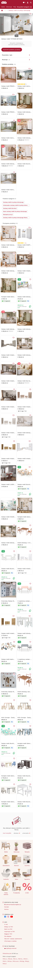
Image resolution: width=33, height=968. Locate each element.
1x (25, 243)
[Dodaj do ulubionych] (30, 94)
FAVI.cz (5, 959)
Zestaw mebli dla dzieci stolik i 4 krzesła (13, 743)
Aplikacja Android (11, 948)
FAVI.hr (26, 959)
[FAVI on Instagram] (8, 917)
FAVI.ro (15, 959)
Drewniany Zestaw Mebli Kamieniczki (12, 691)
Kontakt (6, 907)
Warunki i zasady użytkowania (13, 938)
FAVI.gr (27, 961)
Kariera (6, 909)
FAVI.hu (20, 959)
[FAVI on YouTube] (11, 917)
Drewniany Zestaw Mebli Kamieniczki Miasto (14, 601)
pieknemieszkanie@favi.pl (13, 904)
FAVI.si (4, 963)
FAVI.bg (22, 961)
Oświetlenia (6, 865)
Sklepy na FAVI (8, 926)
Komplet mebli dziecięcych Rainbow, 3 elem (14, 776)
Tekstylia (27, 852)
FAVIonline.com (7, 953)
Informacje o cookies (10, 941)
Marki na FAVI (8, 929)
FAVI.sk (10, 959)
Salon (16, 879)
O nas (6, 924)
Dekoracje (9, 7)
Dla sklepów (7, 936)
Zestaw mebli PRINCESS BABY (10, 86)
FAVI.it (5, 961)
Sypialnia (27, 879)
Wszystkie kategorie (23, 7)
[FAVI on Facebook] (5, 917)
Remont (16, 865)
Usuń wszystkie (7, 833)
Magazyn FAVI (8, 934)
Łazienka (6, 879)
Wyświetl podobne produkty (11, 49)
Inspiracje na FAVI (9, 931)
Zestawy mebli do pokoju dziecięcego (19, 10)
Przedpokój (16, 892)
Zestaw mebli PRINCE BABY (9, 112)
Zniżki (27, 892)
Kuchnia (27, 865)
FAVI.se (9, 961)
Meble (3, 7)
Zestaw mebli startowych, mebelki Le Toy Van (15, 659)
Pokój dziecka (6, 893)
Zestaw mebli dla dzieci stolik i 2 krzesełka (14, 568)
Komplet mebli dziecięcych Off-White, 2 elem (15, 801)
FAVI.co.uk (16, 961)
